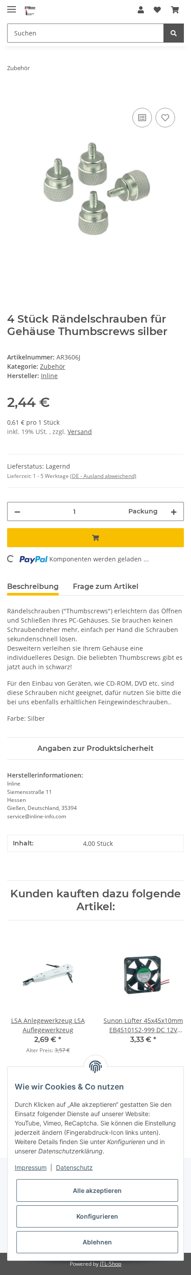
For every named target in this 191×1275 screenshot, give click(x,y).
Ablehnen (97, 1242)
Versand (80, 431)
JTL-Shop (110, 1263)
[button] (141, 10)
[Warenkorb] (175, 10)
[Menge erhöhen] (173, 511)
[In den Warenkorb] (14, 96)
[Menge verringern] (17, 511)
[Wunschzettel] (157, 10)
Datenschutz (74, 1167)
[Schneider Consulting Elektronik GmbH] (30, 10)
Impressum (31, 1167)
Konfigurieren (97, 1216)
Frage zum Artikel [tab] (106, 586)
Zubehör (52, 366)
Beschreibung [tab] (33, 586)
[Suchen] (173, 33)
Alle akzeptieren (97, 1190)
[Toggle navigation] (11, 5)
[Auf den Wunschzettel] (165, 117)
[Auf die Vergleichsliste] (142, 117)
